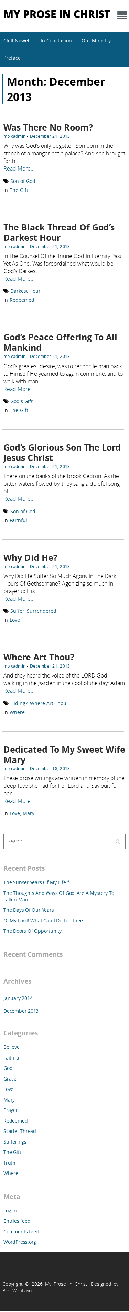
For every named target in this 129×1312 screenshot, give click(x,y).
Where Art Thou (48, 703)
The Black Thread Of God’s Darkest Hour (59, 232)
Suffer (17, 611)
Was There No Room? (48, 127)
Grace (10, 1078)
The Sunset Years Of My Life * (36, 882)
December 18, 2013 (50, 768)
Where (17, 712)
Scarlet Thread (19, 1131)
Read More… (18, 168)
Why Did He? (30, 557)
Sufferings (14, 1141)
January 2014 (17, 998)
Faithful (18, 520)
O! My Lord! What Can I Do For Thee (43, 920)
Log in (10, 1210)
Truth (9, 1162)
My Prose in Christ (56, 13)
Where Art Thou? (38, 657)
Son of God (22, 181)
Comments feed (21, 1231)
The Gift (19, 190)
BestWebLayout (19, 1290)
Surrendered (41, 611)
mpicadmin (14, 136)
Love (15, 620)
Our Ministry (96, 40)
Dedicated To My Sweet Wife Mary (64, 754)
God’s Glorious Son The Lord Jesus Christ (62, 452)
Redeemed (22, 300)
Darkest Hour (25, 291)
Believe (11, 1047)
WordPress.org (19, 1242)
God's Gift (21, 401)
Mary (28, 813)
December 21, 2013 (50, 136)
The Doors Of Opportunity (32, 931)
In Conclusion (56, 40)
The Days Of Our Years (28, 910)
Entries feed (16, 1221)
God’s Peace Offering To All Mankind (60, 342)
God (7, 1068)
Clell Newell (17, 40)
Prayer (10, 1110)
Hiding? (19, 703)
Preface (12, 57)
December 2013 (21, 1011)
